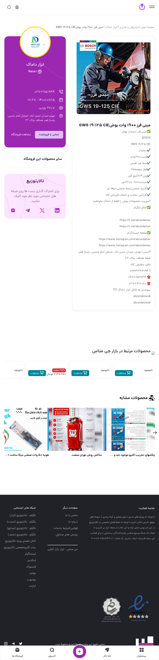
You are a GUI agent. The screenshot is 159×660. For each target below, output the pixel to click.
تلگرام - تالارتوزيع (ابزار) (23, 515)
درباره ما (73, 522)
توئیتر (32, 573)
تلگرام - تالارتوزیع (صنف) (22, 535)
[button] (155, 432)
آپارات (32, 586)
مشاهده (122, 373)
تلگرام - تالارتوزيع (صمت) (21, 522)
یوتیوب (31, 580)
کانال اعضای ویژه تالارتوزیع (20, 541)
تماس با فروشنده (49, 135)
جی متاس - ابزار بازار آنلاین (62, 549)
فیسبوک (31, 567)
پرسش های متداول (67, 535)
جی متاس (101, 351)
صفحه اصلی (147, 27)
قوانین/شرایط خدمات (66, 528)
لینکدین (31, 560)
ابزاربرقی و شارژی (129, 27)
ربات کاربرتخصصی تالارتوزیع (20, 547)
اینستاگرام (30, 554)
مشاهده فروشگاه (21, 135)
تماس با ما (71, 515)
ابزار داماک (111, 27)
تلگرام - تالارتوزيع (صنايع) (21, 528)
